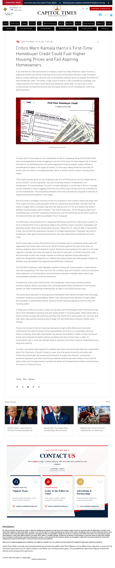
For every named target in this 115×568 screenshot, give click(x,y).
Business (32, 379)
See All (108, 402)
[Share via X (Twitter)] (22, 387)
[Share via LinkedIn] (28, 387)
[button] (111, 14)
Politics (18, 379)
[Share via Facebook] (17, 387)
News (25, 379)
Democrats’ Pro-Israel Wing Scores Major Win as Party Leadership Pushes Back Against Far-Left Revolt (56, 429)
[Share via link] (33, 387)
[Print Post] (39, 387)
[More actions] (97, 41)
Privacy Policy (26, 557)
